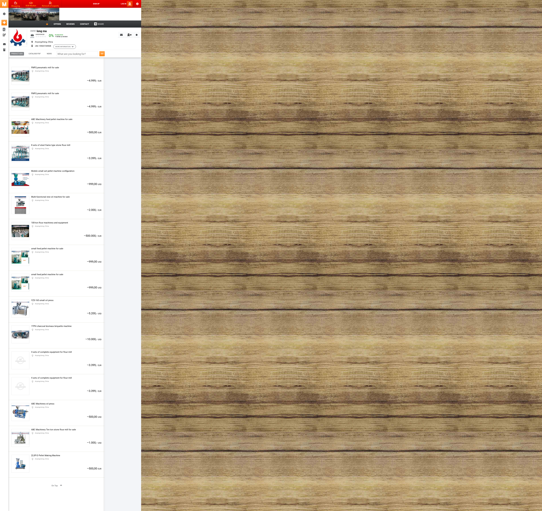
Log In (123, 4)
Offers (57, 24)
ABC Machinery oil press (42, 403)
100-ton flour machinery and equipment (49, 222)
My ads (4, 30)
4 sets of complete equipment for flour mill (51, 352)
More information (63, 47)
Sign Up (96, 4)
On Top (55, 485)
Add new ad (4, 22)
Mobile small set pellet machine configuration (52, 171)
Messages (4, 44)
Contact (84, 24)
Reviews (70, 24)
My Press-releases (4, 35)
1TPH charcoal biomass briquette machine (51, 326)
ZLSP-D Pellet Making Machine (45, 455)
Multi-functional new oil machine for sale (50, 197)
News (49, 54)
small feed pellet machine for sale (47, 248)
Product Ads (17, 54)
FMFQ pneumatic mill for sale (45, 67)
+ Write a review (61, 36)
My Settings (4, 14)
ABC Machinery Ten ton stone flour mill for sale (53, 429)
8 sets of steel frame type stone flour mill (50, 145)
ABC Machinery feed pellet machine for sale (51, 119)
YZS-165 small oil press (42, 300)
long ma (42, 31)
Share (101, 24)
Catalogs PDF (35, 54)
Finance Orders (4, 50)
